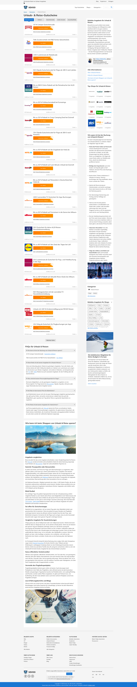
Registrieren (103, 1)
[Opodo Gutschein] (28, 73)
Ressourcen (95, 641)
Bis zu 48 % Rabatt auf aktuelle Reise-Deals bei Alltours (53, 277)
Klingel (25, 643)
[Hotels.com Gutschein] (91, 115)
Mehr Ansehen (92, 383)
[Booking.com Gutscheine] (107, 115)
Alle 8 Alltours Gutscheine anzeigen (41, 219)
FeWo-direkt (105, 321)
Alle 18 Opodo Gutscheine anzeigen (41, 77)
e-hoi (100, 317)
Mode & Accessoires (52, 639)
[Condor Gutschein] (107, 94)
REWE (25, 646)
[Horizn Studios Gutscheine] (91, 94)
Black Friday (72, 643)
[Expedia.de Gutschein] (99, 105)
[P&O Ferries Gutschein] (28, 43)
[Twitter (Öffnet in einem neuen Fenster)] (29, 676)
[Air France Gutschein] (107, 126)
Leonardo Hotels (92, 311)
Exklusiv (40, 19)
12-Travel (98, 314)
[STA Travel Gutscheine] (91, 126)
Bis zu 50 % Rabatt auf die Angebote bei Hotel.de (51, 150)
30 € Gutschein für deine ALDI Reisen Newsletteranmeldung (47, 228)
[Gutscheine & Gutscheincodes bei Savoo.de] (30, 7)
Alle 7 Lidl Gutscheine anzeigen (40, 251)
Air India (108, 308)
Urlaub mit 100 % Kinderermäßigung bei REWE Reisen (53, 309)
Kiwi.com (107, 324)
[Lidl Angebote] (28, 247)
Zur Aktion (60, 358)
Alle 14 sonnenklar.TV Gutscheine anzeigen (43, 204)
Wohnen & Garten (51, 644)
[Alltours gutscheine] (28, 215)
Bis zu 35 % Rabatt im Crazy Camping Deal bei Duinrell (53, 117)
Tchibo (90, 308)
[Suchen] (111, 7)
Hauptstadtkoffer (104, 311)
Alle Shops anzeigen (93, 328)
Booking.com (91, 305)
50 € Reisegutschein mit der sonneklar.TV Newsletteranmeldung (48, 293)
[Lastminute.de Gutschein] (28, 58)
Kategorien (32, 12)
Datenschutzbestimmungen (63, 678)
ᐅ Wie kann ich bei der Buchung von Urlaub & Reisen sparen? (44, 350)
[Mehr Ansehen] (111, 302)
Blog (97, 1)
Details (74, 34)
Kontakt (49, 659)
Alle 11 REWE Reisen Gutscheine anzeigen (43, 316)
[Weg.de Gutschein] (28, 327)
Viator (99, 305)
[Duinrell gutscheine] (28, 120)
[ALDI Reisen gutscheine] (28, 88)
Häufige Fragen (28, 657)
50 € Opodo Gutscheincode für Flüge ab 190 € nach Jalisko (54, 70)
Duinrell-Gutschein (38, 543)
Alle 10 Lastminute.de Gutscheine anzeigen (43, 62)
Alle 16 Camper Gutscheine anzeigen (42, 31)
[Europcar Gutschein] (99, 115)
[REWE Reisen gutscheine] (28, 312)
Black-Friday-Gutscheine (98, 639)
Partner (26, 661)
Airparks (90, 314)
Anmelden (69, 673)
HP (24, 641)
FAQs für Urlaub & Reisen (95, 75)
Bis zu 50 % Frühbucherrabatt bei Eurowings (49, 102)
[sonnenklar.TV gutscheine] (28, 200)
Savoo (25, 12)
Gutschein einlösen (49, 354)
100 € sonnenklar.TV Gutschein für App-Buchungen (52, 197)
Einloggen (110, 1)
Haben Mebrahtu (101, 59)
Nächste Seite (50, 340)
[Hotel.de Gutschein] (28, 153)
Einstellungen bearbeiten (75, 665)
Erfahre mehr (91, 685)
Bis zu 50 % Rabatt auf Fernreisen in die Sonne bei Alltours (54, 212)
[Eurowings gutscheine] (28, 105)
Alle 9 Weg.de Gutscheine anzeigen (41, 331)
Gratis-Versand (61, 19)
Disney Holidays (92, 317)
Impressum (72, 659)
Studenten (72, 641)
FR (100, 674)
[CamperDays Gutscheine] (91, 105)
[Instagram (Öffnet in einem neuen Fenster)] (32, 676)
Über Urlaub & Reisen (94, 72)
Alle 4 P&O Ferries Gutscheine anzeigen (42, 46)
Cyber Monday (73, 644)
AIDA (35, 372)
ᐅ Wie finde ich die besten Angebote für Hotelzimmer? (42, 404)
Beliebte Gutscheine (74, 639)
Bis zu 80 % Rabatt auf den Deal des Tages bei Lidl (52, 244)
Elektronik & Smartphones (53, 643)
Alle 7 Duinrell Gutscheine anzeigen (41, 124)
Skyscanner (50, 384)
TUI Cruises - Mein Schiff (32, 501)
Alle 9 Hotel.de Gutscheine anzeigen (41, 156)
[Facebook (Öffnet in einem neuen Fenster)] (25, 676)
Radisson (45, 477)
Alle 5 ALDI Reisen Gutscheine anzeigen (42, 94)
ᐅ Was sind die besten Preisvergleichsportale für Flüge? (42, 378)
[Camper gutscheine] (28, 27)
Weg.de (46, 408)
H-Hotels (90, 324)
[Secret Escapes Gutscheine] (107, 105)
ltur (95, 308)
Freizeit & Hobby (51, 646)
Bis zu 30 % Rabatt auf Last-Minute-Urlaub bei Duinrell (53, 165)
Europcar (106, 305)
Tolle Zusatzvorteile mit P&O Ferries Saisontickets (51, 40)
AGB (70, 661)
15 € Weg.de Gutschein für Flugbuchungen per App (52, 324)
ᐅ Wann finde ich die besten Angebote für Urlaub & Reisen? (43, 362)
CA (93, 677)
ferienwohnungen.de (93, 321)
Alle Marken (27, 649)
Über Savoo (49, 657)
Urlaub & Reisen (51, 641)
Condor (101, 308)
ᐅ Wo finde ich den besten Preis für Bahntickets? (40, 390)
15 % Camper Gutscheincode (44, 25)
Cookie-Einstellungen (74, 663)
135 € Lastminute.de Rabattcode (45, 55)
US (93, 674)
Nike (25, 639)
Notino (25, 644)
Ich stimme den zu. (60, 678)
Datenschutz (72, 657)
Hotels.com (99, 324)
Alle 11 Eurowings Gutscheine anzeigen (42, 109)
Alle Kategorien (91, 296)
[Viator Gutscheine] (99, 94)
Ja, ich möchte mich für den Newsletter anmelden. (61, 677)
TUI (29, 372)
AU (103, 674)
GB (96, 674)
